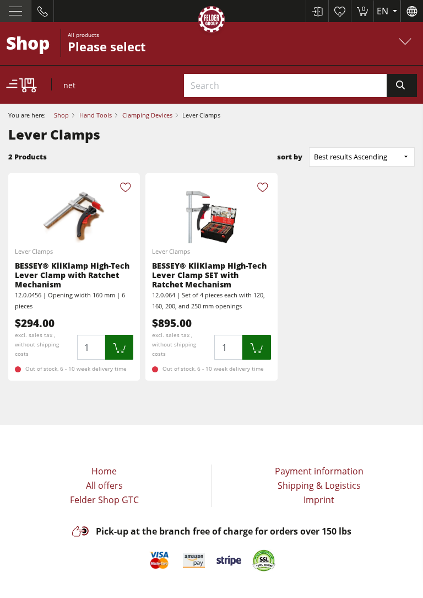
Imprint (318, 500)
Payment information (319, 471)
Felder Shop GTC (104, 500)
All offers (104, 485)
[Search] (402, 85)
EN (384, 11)
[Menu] (15, 11)
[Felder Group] (211, 21)
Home (104, 471)
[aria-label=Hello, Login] (317, 11)
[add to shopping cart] (119, 347)
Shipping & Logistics (319, 485)
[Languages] (411, 11)
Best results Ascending (350, 157)
